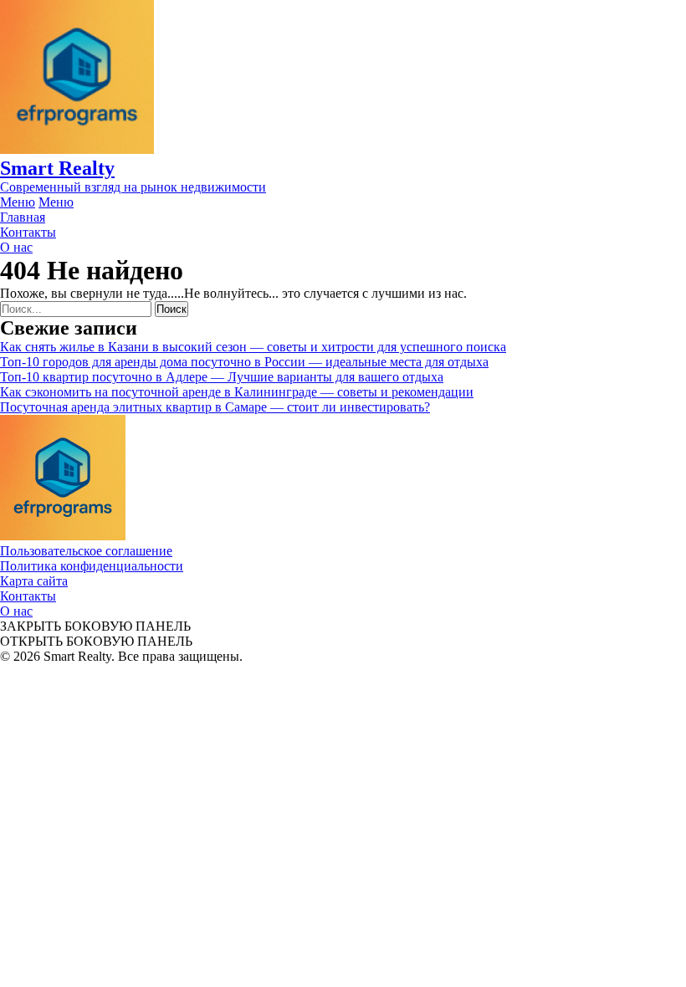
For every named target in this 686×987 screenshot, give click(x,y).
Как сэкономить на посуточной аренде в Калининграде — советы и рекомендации (237, 392)
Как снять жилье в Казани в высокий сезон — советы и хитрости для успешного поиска (253, 347)
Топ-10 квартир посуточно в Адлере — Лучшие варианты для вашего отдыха (221, 377)
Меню (17, 202)
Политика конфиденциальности (91, 566)
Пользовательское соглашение (86, 551)
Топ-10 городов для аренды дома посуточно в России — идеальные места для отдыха (244, 362)
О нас (16, 611)
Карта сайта (34, 581)
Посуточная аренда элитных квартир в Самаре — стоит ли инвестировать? (215, 407)
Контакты (28, 596)
